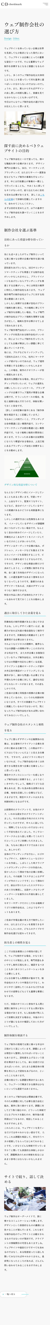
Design (8, 38)
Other (16, 38)
